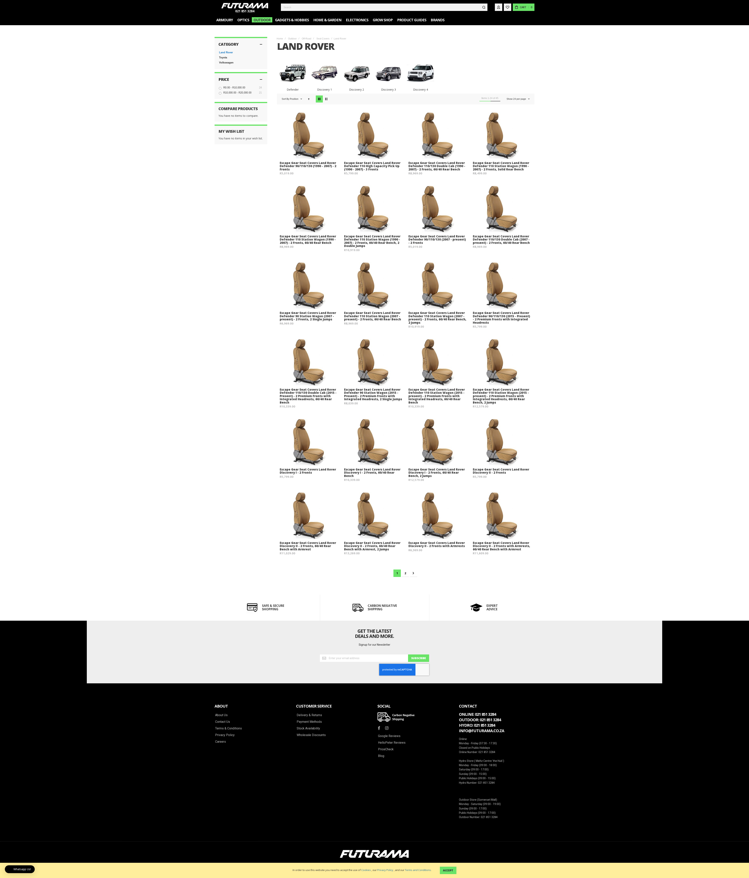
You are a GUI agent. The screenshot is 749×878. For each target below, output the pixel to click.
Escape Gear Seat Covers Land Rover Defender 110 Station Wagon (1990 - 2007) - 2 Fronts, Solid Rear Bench (501, 166)
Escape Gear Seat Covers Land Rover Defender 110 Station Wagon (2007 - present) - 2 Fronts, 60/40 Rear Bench (372, 316)
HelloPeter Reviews (392, 742)
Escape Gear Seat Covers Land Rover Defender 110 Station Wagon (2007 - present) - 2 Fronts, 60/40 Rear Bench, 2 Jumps (437, 317)
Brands (437, 20)
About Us (221, 715)
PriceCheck (386, 749)
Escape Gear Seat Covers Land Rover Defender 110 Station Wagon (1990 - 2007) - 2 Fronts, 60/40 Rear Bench (308, 239)
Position (294, 99)
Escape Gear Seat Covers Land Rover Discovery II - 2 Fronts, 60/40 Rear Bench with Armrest (308, 546)
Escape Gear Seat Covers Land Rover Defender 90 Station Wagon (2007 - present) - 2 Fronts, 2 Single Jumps (308, 316)
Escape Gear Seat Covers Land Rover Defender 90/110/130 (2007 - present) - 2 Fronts (437, 239)
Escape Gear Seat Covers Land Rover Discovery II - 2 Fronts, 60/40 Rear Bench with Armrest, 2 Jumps (372, 546)
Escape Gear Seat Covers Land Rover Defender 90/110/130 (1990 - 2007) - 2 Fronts (308, 166)
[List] (326, 99)
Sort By (285, 99)
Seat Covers (322, 38)
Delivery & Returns (309, 715)
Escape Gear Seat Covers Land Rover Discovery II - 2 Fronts (501, 471)
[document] (374, 870)
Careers (220, 741)
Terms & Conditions (228, 728)
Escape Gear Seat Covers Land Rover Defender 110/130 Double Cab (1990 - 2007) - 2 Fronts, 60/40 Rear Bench (436, 166)
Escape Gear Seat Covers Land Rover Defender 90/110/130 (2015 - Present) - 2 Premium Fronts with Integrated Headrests (501, 317)
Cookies (366, 870)
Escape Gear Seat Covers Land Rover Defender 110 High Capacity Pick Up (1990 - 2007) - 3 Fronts (372, 166)
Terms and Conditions (418, 870)
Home (280, 38)
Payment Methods (309, 722)
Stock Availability (308, 728)
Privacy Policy (385, 870)
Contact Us (222, 722)
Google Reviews (389, 736)
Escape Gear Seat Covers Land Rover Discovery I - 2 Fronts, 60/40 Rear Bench (372, 472)
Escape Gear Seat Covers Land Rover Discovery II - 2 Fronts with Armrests (436, 544)
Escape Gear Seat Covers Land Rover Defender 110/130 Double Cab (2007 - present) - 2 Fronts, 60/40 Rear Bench (501, 239)
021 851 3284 (244, 11)
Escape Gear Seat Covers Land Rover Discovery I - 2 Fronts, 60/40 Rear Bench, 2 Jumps (436, 472)
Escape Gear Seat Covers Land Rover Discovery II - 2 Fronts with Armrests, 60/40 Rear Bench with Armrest (501, 546)
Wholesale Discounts (311, 735)
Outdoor (292, 38)
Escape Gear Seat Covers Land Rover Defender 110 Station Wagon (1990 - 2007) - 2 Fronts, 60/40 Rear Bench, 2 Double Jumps (372, 241)
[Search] (483, 7)
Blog (381, 756)
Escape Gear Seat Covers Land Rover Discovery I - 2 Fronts (308, 471)
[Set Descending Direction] (308, 99)
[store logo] (244, 6)
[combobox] (384, 7)
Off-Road (306, 38)
